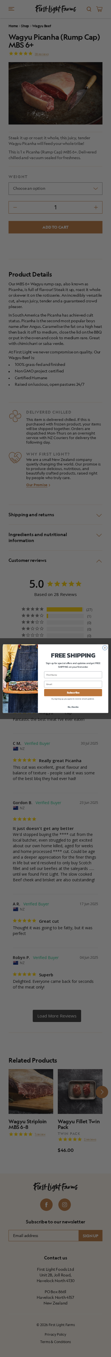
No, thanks (73, 706)
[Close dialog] (104, 647)
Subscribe (73, 692)
